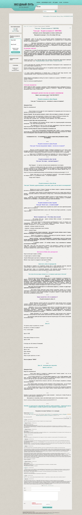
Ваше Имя (13, 40)
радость (61, 414)
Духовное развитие (43, 415)
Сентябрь (30, 26)
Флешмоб (65, 414)
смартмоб (38, 415)
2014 (27, 26)
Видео (14, 28)
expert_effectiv (47, 414)
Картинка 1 (32, 412)
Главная (25, 26)
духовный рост (56, 414)
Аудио (15, 30)
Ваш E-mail (13, 44)
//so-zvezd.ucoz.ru (50, 513)
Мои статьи (14, 31)
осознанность (50, 415)
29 (33, 26)
